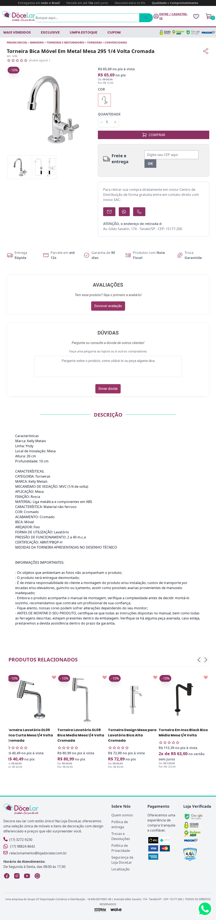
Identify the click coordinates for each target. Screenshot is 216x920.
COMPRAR (157, 135)
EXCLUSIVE (50, 32)
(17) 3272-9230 (20, 839)
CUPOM (114, 32)
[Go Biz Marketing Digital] (100, 909)
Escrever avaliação (108, 306)
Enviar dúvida (108, 389)
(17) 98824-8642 (22, 846)
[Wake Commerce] (116, 909)
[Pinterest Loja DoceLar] (37, 876)
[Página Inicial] (18, 16)
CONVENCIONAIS (116, 42)
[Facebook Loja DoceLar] (6, 876)
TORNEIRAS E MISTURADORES (65, 42)
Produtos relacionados (43, 659)
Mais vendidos (17, 32)
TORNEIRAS (94, 42)
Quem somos (122, 815)
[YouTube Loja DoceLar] (27, 876)
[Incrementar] (115, 122)
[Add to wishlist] (54, 677)
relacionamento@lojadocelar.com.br (38, 853)
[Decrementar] (101, 122)
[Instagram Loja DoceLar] (17, 876)
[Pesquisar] (146, 18)
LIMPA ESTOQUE (83, 32)
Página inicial (17, 42)
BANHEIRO (37, 42)
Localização (120, 869)
